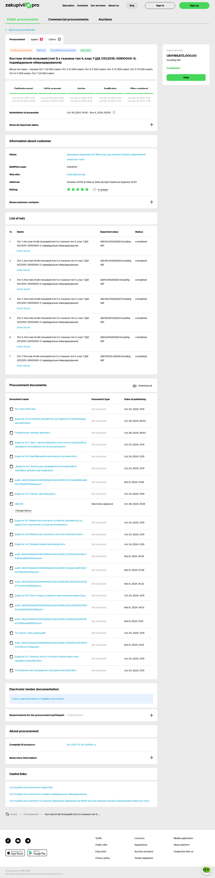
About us (113, 5)
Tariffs (98, 838)
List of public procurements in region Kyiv (31, 787)
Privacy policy (102, 858)
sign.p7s (19, 503)
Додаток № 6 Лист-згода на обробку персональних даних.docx (50, 595)
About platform (182, 844)
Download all (145, 385)
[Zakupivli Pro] (22, 5)
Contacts (82, 5)
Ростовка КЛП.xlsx (25, 408)
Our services (98, 5)
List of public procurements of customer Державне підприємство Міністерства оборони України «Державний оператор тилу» (79, 800)
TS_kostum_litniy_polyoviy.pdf (30, 632)
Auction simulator (144, 851)
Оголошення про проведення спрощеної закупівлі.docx (46, 670)
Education (68, 5)
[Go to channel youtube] (18, 840)
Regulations (141, 844)
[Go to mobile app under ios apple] (15, 852)
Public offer (101, 844)
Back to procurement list (22, 29)
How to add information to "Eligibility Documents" (38, 698)
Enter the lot (23, 250)
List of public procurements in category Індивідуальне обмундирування (48, 794)
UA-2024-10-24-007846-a (81, 744)
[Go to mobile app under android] (37, 852)
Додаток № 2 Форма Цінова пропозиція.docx (40, 544)
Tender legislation (144, 858)
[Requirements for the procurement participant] (81, 715)
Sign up (194, 5)
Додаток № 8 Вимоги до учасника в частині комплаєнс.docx (49, 534)
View (186, 77)
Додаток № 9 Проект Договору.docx (35, 493)
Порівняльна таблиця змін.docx (32, 432)
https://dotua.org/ (76, 174)
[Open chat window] (207, 870)
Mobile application (183, 838)
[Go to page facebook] (8, 840)
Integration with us (183, 851)
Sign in (160, 5)
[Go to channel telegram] (28, 840)
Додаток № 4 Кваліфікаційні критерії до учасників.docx (46, 456)
